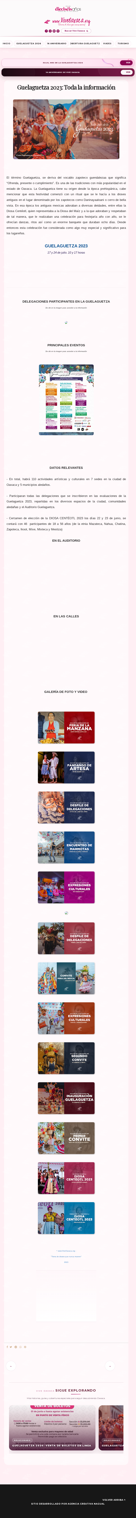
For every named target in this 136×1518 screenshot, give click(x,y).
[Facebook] (46, 31)
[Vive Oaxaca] (68, 22)
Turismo (123, 43)
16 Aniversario (57, 43)
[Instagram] (50, 31)
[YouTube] (54, 31)
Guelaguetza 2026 (28, 43)
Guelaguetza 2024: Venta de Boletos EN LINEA (51, 1445)
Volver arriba (113, 1500)
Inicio (6, 43)
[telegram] (16, 1347)
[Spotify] (58, 31)
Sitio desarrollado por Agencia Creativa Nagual (68, 1503)
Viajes (107, 43)
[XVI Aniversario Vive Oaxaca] (68, 9)
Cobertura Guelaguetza (85, 43)
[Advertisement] (66, 281)
